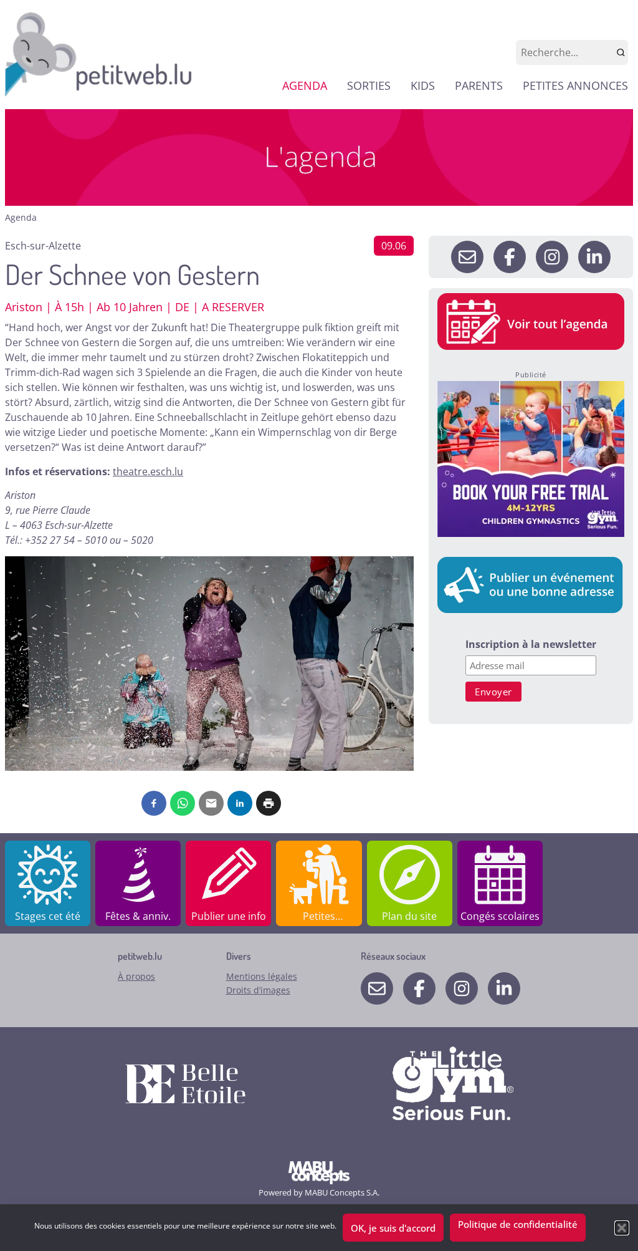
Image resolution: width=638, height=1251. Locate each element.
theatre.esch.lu (148, 471)
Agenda (21, 217)
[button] (622, 1228)
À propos (136, 976)
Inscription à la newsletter (530, 645)
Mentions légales (261, 976)
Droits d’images (258, 990)
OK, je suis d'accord (393, 1228)
